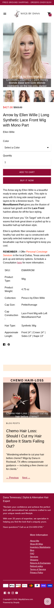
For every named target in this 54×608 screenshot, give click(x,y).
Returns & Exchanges (40, 563)
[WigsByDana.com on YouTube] (16, 593)
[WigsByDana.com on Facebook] (5, 593)
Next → (26, 477)
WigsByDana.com (25, 599)
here (19, 262)
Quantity (7, 155)
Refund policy (36, 566)
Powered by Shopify (11, 603)
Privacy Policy (36, 572)
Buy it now (27, 180)
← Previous (12, 477)
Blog (32, 550)
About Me (34, 541)
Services (34, 556)
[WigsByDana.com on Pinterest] (9, 593)
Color (6, 141)
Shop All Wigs (36, 544)
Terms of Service (38, 569)
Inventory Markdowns (40, 547)
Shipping (34, 560)
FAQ (32, 553)
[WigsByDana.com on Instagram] (13, 593)
